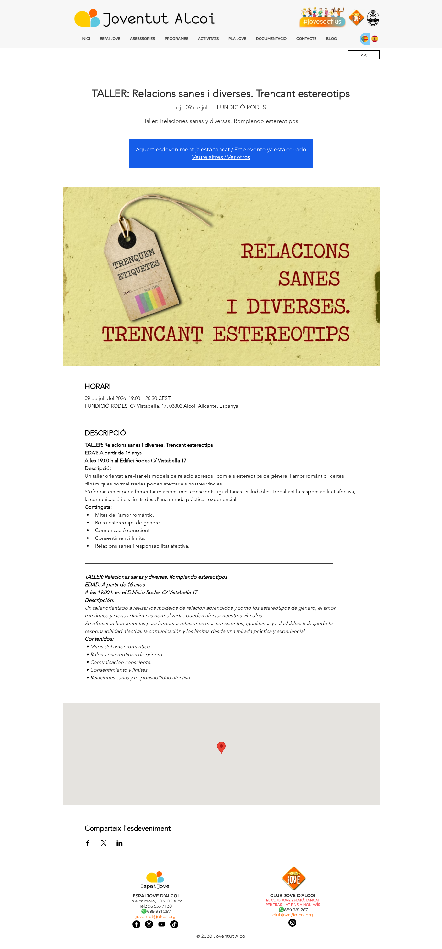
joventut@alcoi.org (156, 916)
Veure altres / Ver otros (221, 157)
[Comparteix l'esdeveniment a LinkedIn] (119, 843)
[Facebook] (136, 924)
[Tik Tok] (174, 924)
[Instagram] (292, 923)
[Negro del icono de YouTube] (162, 924)
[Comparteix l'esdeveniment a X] (104, 843)
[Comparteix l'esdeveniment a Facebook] (88, 843)
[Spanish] (375, 39)
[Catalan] (365, 39)
